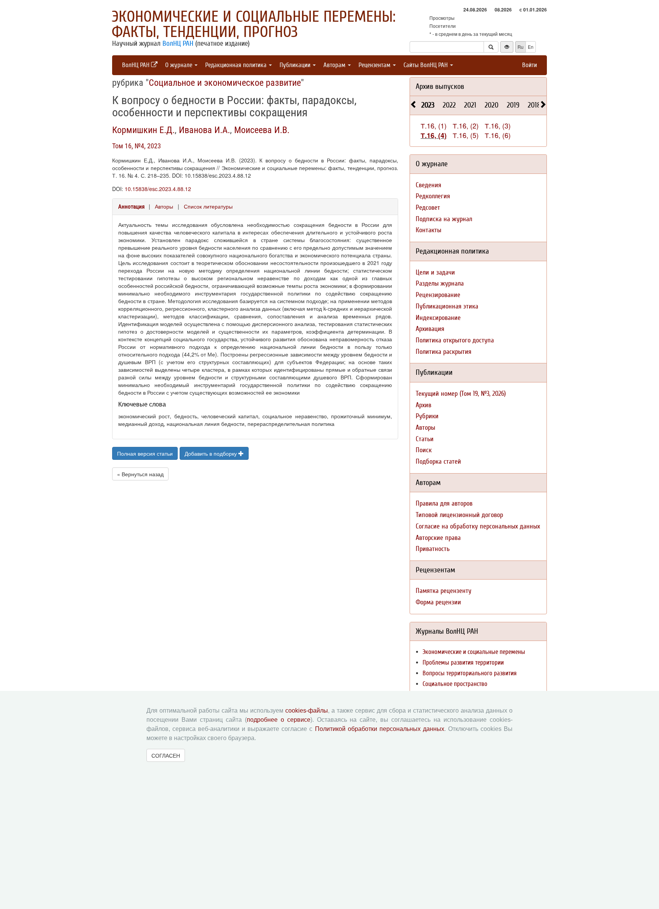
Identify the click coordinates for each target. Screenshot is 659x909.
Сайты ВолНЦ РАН (426, 65)
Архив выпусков (440, 86)
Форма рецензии (438, 602)
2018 (534, 105)
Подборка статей (438, 462)
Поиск (424, 450)
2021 (470, 105)
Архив (423, 405)
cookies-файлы (306, 710)
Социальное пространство (455, 683)
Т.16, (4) (434, 135)
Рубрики (427, 416)
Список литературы (208, 206)
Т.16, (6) (498, 135)
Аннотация (131, 206)
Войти (529, 65)
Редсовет (428, 208)
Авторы (164, 206)
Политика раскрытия (443, 352)
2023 (427, 105)
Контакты (428, 230)
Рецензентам (375, 65)
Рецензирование (438, 295)
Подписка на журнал (444, 219)
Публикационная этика (447, 306)
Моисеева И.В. (261, 130)
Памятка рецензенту (443, 591)
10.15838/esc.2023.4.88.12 (158, 189)
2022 (449, 105)
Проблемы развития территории (463, 662)
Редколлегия (433, 196)
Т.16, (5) (466, 135)
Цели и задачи (435, 272)
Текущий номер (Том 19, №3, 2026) (461, 394)
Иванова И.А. (204, 130)
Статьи (425, 439)
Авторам (335, 65)
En (531, 46)
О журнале (179, 65)
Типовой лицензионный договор (459, 515)
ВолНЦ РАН (177, 43)
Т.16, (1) (434, 125)
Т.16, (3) (498, 125)
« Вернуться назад (140, 474)
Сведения (428, 185)
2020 (491, 105)
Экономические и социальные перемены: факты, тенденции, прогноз (253, 24)
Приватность (433, 549)
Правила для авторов (444, 503)
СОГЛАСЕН (165, 755)
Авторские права (438, 538)
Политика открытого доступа (455, 340)
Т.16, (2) (466, 125)
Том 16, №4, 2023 (136, 146)
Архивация (430, 329)
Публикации (296, 65)
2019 (513, 105)
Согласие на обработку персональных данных (478, 526)
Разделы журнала (440, 283)
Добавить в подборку (211, 453)
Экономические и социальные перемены (474, 651)
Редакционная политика (236, 65)
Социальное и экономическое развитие (225, 82)
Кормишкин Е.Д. (143, 130)
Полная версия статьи (145, 453)
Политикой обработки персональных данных (379, 729)
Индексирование (438, 318)
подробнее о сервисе (278, 719)
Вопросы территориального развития (470, 673)
